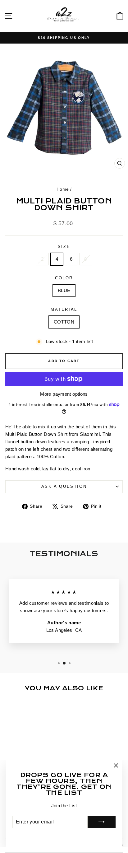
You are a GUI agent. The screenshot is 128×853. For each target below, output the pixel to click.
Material (64, 309)
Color (64, 278)
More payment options (64, 394)
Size (64, 246)
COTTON (64, 321)
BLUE (64, 290)
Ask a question (64, 486)
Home (63, 189)
